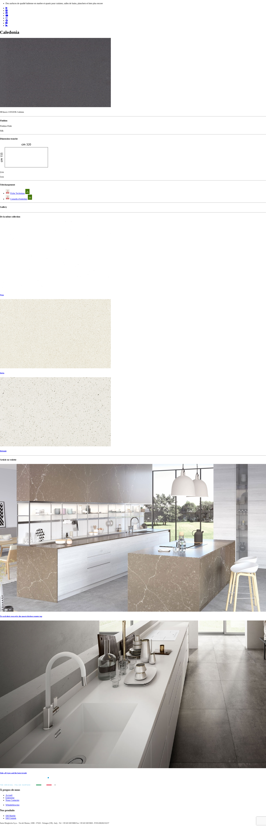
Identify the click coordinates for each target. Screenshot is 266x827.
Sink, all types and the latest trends (13, 773)
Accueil (9, 795)
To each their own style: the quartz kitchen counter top (21, 616)
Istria (2, 373)
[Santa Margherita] (27, 784)
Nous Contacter (12, 800)
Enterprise (10, 798)
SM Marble (11, 816)
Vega (2, 295)
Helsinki (3, 451)
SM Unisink (11, 818)
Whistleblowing (12, 805)
